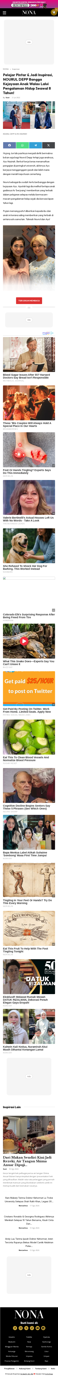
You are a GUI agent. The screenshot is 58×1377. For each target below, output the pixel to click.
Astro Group (49, 1374)
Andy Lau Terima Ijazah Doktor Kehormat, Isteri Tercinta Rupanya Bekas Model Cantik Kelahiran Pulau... (29, 1242)
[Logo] (29, 1314)
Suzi (8, 97)
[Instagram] (21, 1328)
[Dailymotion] (43, 1328)
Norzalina (23, 1205)
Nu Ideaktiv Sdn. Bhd (27, 1374)
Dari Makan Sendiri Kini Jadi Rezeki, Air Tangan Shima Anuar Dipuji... (27, 1161)
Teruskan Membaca (29, 300)
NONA (6, 69)
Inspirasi (15, 69)
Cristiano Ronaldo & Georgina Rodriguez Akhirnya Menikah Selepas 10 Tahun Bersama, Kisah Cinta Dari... (29, 1220)
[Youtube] (38, 1328)
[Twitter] (26, 1328)
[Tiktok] (32, 1328)
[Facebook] (15, 1328)
